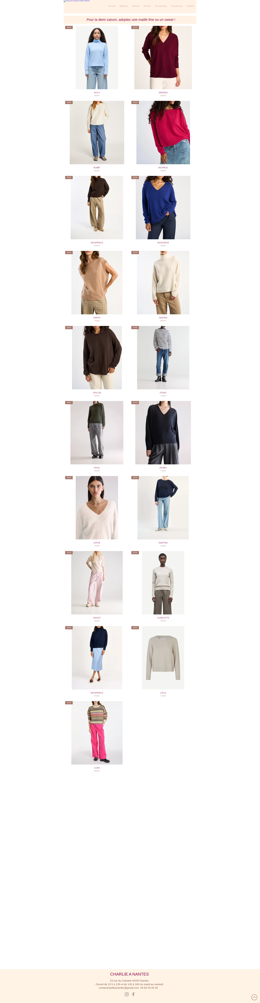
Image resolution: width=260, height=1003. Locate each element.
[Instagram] (126, 994)
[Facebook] (133, 994)
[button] (124, 6)
